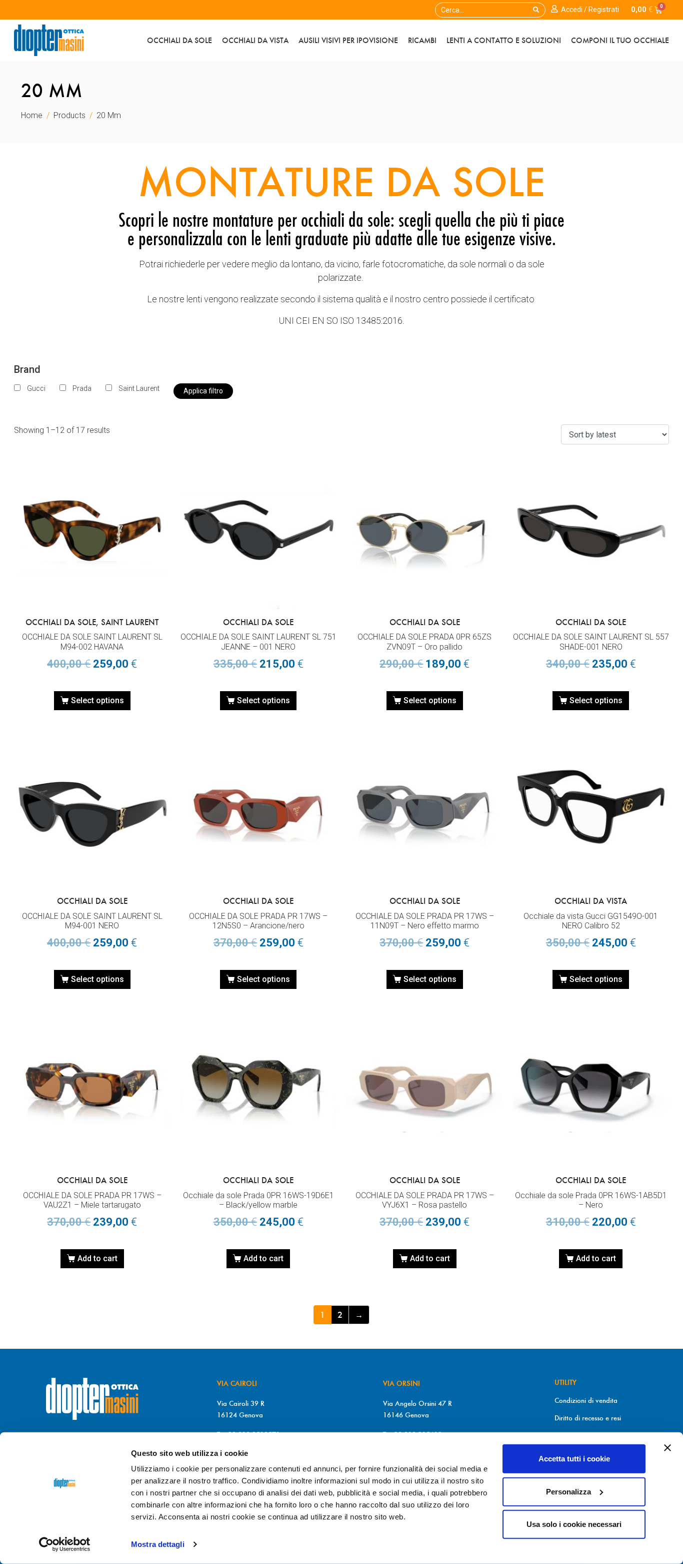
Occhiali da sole (179, 40)
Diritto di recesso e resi (587, 1417)
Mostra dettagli (157, 1544)
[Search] (536, 10)
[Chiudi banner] (667, 1447)
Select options (97, 700)
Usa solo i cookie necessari (574, 1524)
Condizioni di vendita (586, 1400)
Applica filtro (203, 391)
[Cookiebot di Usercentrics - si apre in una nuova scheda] (64, 1544)
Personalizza (568, 1491)
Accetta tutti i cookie (574, 1458)
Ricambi (422, 40)
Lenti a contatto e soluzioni (503, 40)
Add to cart (98, 1258)
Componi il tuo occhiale (620, 40)
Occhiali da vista (255, 40)
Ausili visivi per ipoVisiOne (348, 40)
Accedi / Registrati (590, 10)
